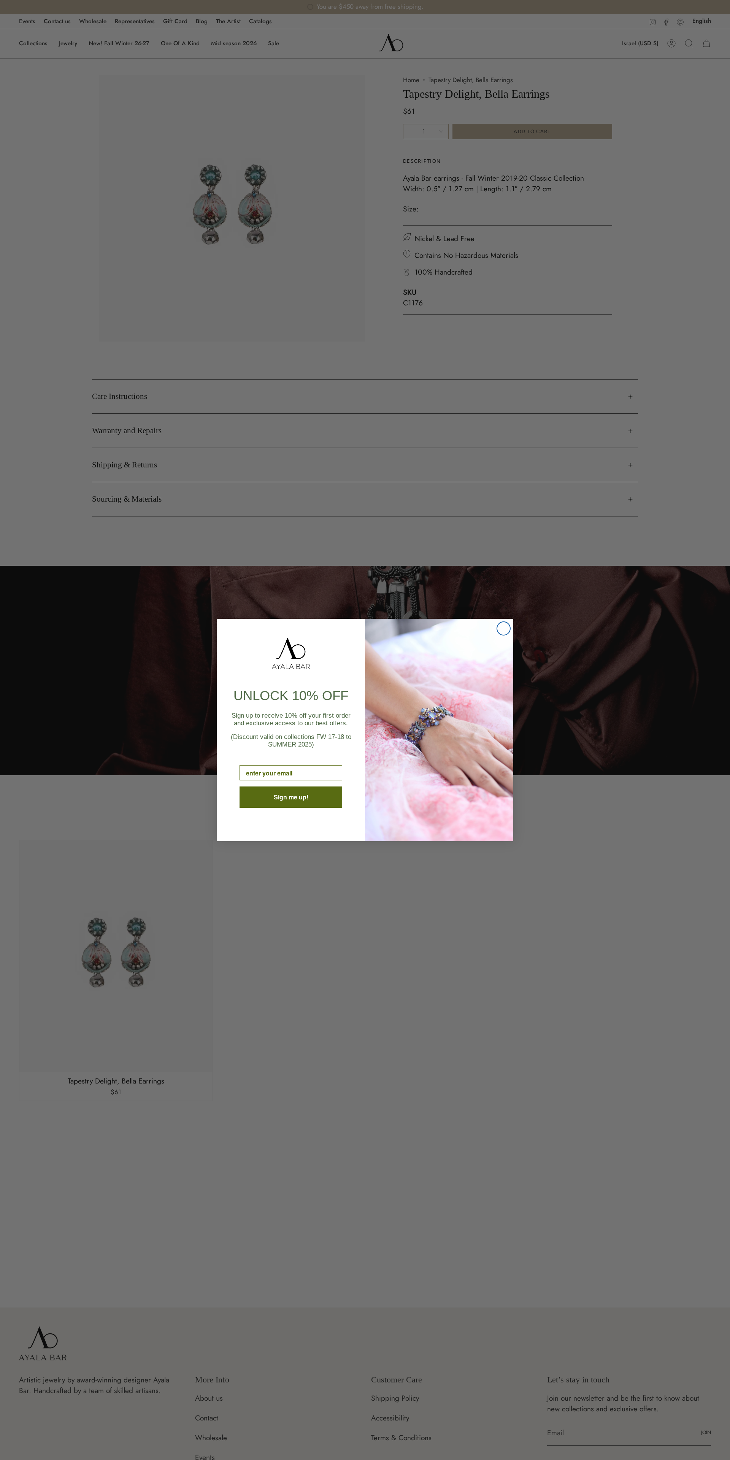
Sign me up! (291, 797)
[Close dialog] (503, 628)
